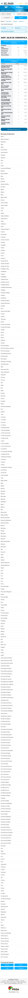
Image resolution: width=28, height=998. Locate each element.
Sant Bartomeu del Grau (6, 716)
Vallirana (3, 914)
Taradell (2, 869)
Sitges (2, 851)
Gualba (2, 403)
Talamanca (3, 867)
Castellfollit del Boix (5, 284)
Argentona (3, 157)
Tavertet (2, 874)
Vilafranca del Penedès (6, 933)
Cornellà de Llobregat (5, 327)
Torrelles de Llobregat (5, 898)
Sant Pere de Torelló (5, 806)
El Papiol (3, 343)
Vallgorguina (3, 912)
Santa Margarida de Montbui (7, 681)
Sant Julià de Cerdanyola (6, 769)
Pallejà (2, 594)
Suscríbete (21, 3)
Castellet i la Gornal (5, 282)
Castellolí (3, 295)
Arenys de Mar (4, 149)
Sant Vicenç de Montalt (6, 840)
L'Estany (2, 464)
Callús (2, 226)
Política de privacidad (5, 982)
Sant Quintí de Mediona (6, 816)
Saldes (2, 652)
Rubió (2, 642)
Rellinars (3, 631)
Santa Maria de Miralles (6, 695)
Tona (2, 885)
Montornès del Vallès (5, 541)
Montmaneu (3, 536)
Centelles (3, 306)
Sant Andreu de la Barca (6, 702)
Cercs (2, 308)
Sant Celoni (3, 726)
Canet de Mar (4, 234)
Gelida (2, 390)
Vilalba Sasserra (4, 935)
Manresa (3, 488)
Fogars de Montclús (5, 372)
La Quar (2, 440)
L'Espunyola (3, 459)
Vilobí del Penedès (5, 954)
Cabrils (2, 208)
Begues (2, 189)
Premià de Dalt (4, 615)
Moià (2, 509)
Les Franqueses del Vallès (6, 451)
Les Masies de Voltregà (6, 456)
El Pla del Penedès (5, 345)
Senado (21, 17)
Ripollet (2, 634)
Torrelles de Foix (4, 896)
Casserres (3, 258)
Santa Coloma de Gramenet (7, 663)
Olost (2, 570)
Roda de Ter (3, 636)
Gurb (2, 409)
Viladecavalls (4, 930)
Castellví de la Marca (5, 300)
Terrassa (3, 880)
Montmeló (3, 538)
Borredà (2, 200)
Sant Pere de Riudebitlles (6, 803)
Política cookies (13, 982)
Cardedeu (3, 250)
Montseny (3, 544)
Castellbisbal (3, 271)
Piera (2, 602)
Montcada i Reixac (5, 523)
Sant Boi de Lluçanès (5, 721)
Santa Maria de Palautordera (7, 697)
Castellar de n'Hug (5, 266)
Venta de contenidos (11, 980)
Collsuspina (3, 319)
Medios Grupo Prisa (13, 992)
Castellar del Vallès (5, 263)
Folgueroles (3, 374)
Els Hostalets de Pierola (6, 353)
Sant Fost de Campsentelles (7, 750)
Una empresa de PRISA (13, 988)
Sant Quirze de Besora (6, 819)
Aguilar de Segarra (5, 139)
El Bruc (2, 335)
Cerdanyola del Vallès (5, 311)
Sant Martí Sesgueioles (6, 792)
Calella (2, 221)
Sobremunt (3, 853)
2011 (25, 13)
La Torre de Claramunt (6, 446)
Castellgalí (3, 290)
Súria (2, 861)
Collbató (2, 316)
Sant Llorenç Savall (5, 779)
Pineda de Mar (4, 605)
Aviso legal (22, 980)
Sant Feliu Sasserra (5, 747)
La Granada (3, 419)
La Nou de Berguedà (5, 430)
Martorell (3, 493)
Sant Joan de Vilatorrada (6, 766)
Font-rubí (3, 380)
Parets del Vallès (4, 597)
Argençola (3, 155)
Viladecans (3, 927)
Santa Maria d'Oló (5, 700)
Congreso (7, 17)
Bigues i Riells (4, 197)
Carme (2, 255)
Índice (19, 983)
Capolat (2, 247)
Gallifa (2, 385)
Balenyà (2, 178)
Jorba (2, 414)
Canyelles (3, 242)
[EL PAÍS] (9, 3)
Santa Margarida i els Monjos (7, 684)
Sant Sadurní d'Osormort (6, 829)
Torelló (2, 890)
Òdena (2, 557)
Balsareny (3, 181)
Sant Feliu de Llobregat (6, 745)
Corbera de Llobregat (5, 324)
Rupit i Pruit (3, 644)
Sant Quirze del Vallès (5, 822)
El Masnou (3, 340)
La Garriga (3, 417)
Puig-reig (3, 623)
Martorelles (3, 496)
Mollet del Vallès (4, 515)
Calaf (2, 210)
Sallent (2, 655)
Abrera (2, 136)
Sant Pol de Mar (4, 814)
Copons (2, 321)
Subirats (2, 859)
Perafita (2, 599)
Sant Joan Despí (4, 763)
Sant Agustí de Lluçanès (6, 679)
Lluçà (2, 478)
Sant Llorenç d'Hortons (6, 777)
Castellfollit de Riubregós (6, 287)
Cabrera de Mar (4, 205)
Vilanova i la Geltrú (5, 946)
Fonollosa (3, 377)
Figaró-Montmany (5, 364)
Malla (2, 483)
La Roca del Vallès (5, 443)
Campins (3, 231)
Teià (2, 877)
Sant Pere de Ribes (5, 800)
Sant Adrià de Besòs (5, 665)
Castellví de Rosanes (5, 303)
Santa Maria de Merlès (6, 692)
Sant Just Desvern (5, 774)
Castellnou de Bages (5, 292)
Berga (2, 194)
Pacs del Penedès (5, 586)
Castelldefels (3, 276)
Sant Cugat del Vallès (5, 732)
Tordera (2, 888)
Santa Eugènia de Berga (6, 668)
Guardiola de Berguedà (6, 406)
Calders (2, 213)
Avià (2, 163)
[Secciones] (2, 3)
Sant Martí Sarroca (5, 790)
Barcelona (3, 186)
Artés (2, 160)
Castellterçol (3, 298)
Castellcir (3, 274)
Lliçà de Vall (3, 472)
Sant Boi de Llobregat (5, 718)
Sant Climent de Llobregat (6, 729)
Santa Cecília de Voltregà (6, 657)
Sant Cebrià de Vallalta (6, 724)
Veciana (2, 919)
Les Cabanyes (4, 448)
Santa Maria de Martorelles (7, 689)
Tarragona (20, 968)
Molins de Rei (4, 512)
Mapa (26, 10)
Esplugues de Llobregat (6, 361)
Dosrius (2, 332)
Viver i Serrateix (4, 957)
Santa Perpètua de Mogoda (7, 710)
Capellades (3, 245)
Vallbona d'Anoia (4, 906)
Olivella (2, 568)
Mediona (3, 507)
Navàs (2, 554)
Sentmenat (3, 845)
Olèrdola (3, 560)
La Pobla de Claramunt (6, 435)
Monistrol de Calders (5, 517)
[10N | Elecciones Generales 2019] (14, 7)
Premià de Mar (4, 618)
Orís (2, 575)
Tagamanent (3, 864)
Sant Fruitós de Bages (5, 753)
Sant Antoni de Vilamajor (6, 708)
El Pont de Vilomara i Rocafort (7, 348)
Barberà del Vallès (5, 184)
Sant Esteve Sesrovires (6, 740)
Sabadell (3, 647)
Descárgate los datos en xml (14, 129)
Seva (2, 848)
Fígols (2, 366)
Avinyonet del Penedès (6, 168)
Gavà (2, 388)
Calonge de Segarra (5, 229)
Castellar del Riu (4, 261)
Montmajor (3, 533)
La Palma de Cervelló (5, 433)
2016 (14, 13)
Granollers (3, 401)
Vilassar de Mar (4, 951)
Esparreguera (4, 358)
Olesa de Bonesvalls (5, 562)
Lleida (7, 968)
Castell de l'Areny (4, 279)
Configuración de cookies (21, 982)
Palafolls (3, 589)
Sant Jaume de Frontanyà (6, 761)
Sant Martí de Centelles (6, 785)
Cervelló (2, 313)
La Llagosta (3, 425)
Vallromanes (3, 917)
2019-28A (9, 13)
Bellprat (2, 192)
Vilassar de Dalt (4, 949)
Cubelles (3, 329)
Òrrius (2, 583)
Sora (2, 856)
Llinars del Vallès (4, 475)
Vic (1, 922)
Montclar (3, 525)
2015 (19, 13)
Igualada (3, 411)
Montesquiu (3, 528)
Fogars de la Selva (5, 369)
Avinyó (2, 165)
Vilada (2, 925)
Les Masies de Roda (5, 454)
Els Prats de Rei (4, 356)
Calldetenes (3, 223)
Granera (2, 398)
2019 (3, 13)
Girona (20, 964)
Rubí (2, 639)
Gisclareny (3, 395)
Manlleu (2, 485)
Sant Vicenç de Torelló (6, 843)
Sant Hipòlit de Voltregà (6, 755)
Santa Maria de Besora (6, 687)
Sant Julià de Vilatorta (5, 771)
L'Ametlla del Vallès (5, 427)
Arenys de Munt (4, 152)
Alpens (2, 147)
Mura (2, 549)
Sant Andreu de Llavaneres (7, 705)
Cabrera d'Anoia (4, 202)
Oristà (2, 578)
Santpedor (3, 798)
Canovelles (3, 237)
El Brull (2, 337)
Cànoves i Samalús (5, 239)
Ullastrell (3, 901)
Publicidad (17, 980)
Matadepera (3, 501)
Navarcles (3, 552)
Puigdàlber (3, 620)
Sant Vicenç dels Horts (6, 837)
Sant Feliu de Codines (5, 742)
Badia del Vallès (4, 173)
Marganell (3, 491)
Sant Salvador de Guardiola (7, 832)
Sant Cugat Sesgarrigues (6, 734)
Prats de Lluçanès (5, 612)
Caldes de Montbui (5, 216)
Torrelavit (3, 893)
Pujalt (2, 626)
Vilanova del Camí (5, 938)
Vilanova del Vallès (5, 941)
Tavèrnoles (3, 872)
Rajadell (2, 628)
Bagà (2, 176)
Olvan (2, 573)
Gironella (3, 393)
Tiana (2, 882)
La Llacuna (3, 422)
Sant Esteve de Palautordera (7, 737)
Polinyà (2, 607)
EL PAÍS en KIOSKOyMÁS (12, 983)
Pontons (2, 610)
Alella (2, 144)
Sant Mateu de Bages (5, 795)
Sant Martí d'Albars (5, 782)
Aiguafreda (3, 141)
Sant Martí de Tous (5, 787)
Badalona (3, 171)
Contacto (4, 980)
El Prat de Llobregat (5, 351)
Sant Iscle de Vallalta (5, 758)
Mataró (2, 504)
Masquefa (3, 499)
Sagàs (2, 650)
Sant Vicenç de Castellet (6, 835)
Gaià (2, 382)
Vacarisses (3, 904)
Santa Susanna (4, 713)
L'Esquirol (3, 462)
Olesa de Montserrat (5, 565)
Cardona (3, 253)
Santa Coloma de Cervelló (6, 660)
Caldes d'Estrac (4, 218)
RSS (21, 983)
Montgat (2, 530)
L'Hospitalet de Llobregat (6, 467)
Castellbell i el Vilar (5, 268)
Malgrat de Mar (4, 480)
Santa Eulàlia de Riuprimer (6, 671)
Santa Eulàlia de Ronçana (6, 673)
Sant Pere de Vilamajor (6, 808)
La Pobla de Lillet (4, 438)
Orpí (2, 581)
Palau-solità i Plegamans (6, 591)
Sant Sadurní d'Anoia (5, 827)
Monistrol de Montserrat (6, 520)
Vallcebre (3, 909)
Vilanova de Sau (4, 943)
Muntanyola (3, 546)
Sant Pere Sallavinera (5, 811)
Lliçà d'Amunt (4, 470)
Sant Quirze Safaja (5, 824)
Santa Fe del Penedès (5, 676)
